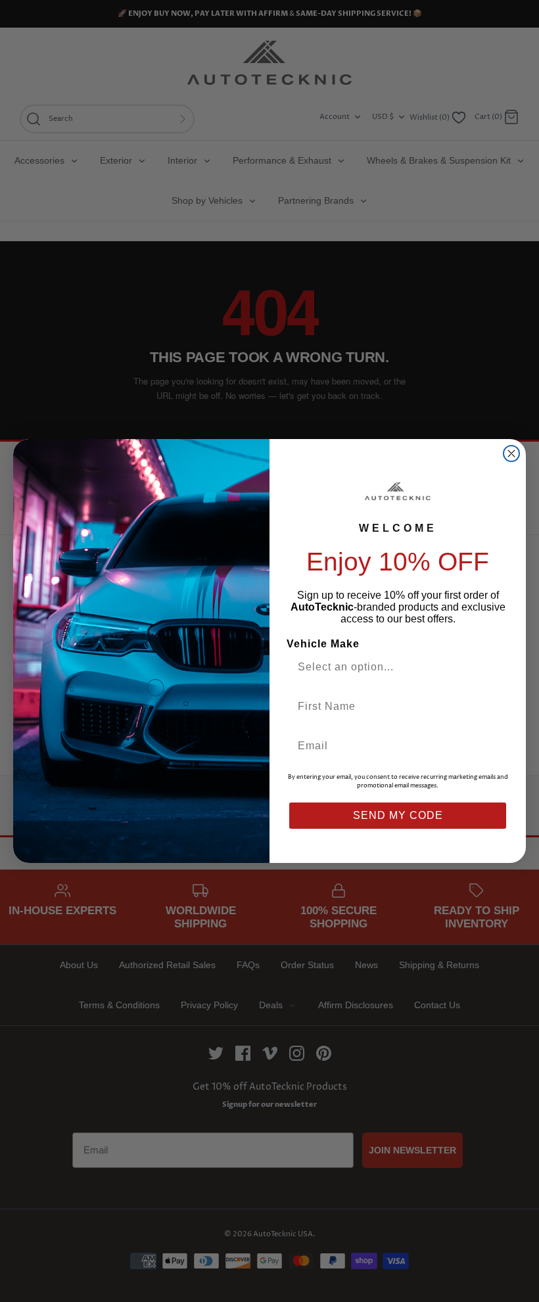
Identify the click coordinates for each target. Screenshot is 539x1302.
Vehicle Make (323, 643)
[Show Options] (495, 667)
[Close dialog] (511, 453)
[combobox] (392, 667)
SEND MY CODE (398, 815)
